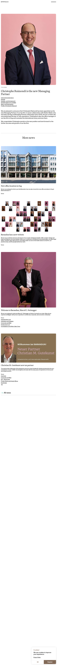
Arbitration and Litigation (7, 321)
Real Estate (4, 383)
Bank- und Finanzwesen (7, 104)
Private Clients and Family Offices (9, 381)
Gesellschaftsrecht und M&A (8, 102)
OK (38, 662)
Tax (2, 384)
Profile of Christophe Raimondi (9, 106)
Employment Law (5, 324)
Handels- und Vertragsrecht (8, 101)
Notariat (3, 99)
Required (50, 662)
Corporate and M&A (6, 323)
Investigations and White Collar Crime (10, 326)
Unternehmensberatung (7, 97)
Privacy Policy (37, 657)
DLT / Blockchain (5, 379)
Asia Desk (3, 376)
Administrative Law (6, 319)
